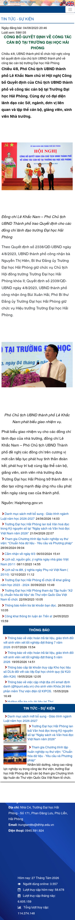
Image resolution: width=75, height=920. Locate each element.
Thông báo (39, 629)
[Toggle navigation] (70, 9)
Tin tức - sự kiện (17, 18)
